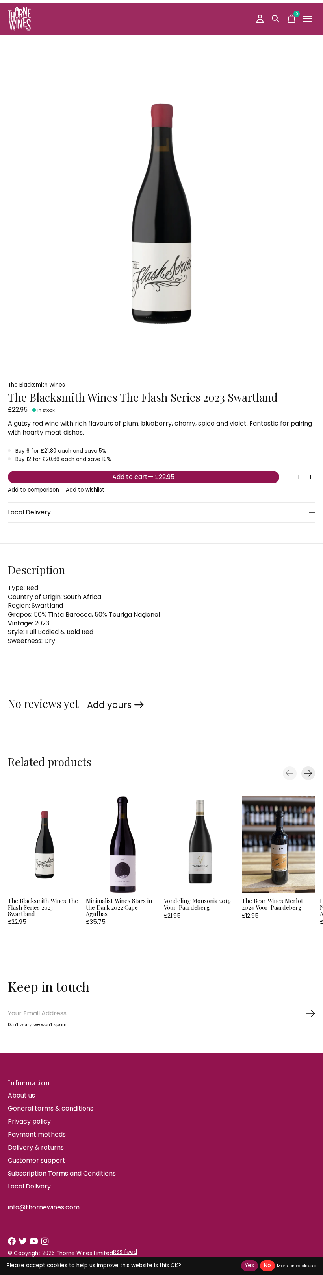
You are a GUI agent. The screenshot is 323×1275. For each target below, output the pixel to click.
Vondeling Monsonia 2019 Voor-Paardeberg (197, 904)
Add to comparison (33, 490)
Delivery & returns (36, 1147)
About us (21, 1095)
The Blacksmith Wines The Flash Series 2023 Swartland (43, 907)
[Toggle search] (276, 19)
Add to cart (143, 476)
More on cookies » (296, 1265)
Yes (249, 1265)
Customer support (36, 1160)
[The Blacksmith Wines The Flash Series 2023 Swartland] (44, 844)
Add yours (109, 704)
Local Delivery (29, 1186)
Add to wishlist (85, 490)
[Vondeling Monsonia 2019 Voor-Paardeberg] (200, 844)
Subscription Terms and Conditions (62, 1173)
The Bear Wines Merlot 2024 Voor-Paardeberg (272, 904)
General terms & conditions (50, 1108)
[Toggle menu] (307, 19)
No (267, 1265)
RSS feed (125, 1252)
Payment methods (37, 1134)
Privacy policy (29, 1121)
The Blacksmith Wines (36, 385)
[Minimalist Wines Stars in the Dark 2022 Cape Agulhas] (122, 844)
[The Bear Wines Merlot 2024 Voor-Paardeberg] (278, 844)
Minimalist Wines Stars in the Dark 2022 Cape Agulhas (119, 907)
